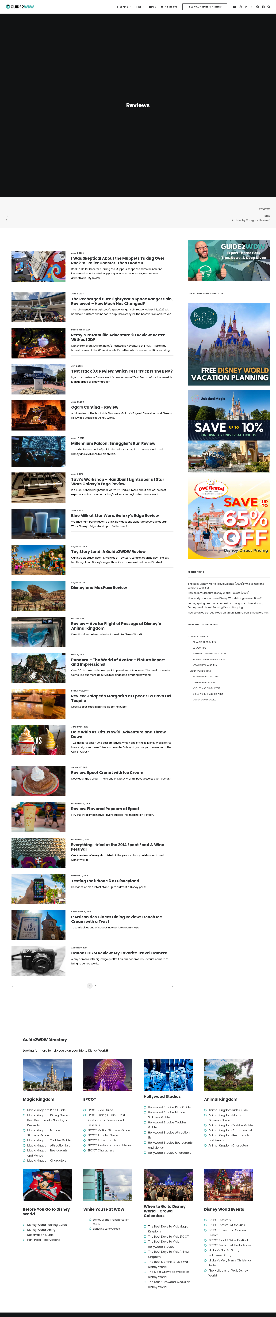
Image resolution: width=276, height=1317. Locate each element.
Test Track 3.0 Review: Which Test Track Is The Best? (122, 371)
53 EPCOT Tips (199, 647)
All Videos (171, 6)
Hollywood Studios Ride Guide (169, 1107)
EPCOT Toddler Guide (103, 1135)
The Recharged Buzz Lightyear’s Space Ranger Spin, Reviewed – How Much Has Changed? (122, 301)
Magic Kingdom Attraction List (48, 1145)
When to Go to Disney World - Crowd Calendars (165, 1211)
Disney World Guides (200, 671)
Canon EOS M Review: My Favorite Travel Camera (119, 953)
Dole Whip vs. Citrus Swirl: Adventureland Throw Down (118, 734)
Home (266, 216)
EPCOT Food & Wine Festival (228, 1240)
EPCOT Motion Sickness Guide (109, 1130)
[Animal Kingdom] (228, 1075)
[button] (235, 6)
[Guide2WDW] (20, 6)
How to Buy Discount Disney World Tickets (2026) (218, 593)
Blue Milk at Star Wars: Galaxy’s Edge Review (115, 515)
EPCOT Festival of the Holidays (229, 1245)
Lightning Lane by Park (204, 682)
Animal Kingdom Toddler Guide (230, 1125)
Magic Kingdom (38, 1099)
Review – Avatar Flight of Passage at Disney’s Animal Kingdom (116, 626)
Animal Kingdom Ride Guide (228, 1110)
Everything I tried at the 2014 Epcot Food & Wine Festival (117, 847)
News (152, 6)
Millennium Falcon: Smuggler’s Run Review (113, 443)
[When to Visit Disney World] (168, 1185)
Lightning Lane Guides (106, 1229)
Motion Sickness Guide (204, 699)
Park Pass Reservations (43, 1240)
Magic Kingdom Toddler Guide (48, 1140)
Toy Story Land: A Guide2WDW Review (108, 551)
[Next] (169, 987)
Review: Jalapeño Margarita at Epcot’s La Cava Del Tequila (121, 698)
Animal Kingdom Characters (228, 1145)
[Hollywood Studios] (168, 1075)
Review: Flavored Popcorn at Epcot (105, 808)
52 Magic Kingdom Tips (204, 642)
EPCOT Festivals (219, 1220)
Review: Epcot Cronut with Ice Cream (107, 772)
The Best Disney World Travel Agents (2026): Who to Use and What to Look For (226, 585)
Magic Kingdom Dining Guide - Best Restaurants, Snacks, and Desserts (48, 1120)
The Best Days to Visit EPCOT (168, 1237)
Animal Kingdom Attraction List (230, 1130)
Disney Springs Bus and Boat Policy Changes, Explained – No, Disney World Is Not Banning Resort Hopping (225, 605)
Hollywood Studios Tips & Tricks (209, 653)
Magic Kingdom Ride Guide (46, 1110)
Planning (122, 6)
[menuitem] (124, 7)
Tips (138, 6)
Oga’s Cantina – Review (94, 407)
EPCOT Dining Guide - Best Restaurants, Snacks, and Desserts (106, 1120)
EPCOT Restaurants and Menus (110, 1145)
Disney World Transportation (208, 694)
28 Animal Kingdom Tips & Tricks (209, 659)
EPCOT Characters (101, 1150)
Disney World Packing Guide (47, 1225)
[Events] (228, 1185)
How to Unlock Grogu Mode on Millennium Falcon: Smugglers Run (228, 612)
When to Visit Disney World (206, 688)
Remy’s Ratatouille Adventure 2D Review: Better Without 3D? (118, 337)
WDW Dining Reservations (206, 676)
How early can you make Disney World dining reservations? (225, 598)
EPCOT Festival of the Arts (226, 1225)
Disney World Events (224, 1209)
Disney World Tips (199, 636)
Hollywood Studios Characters (170, 1153)
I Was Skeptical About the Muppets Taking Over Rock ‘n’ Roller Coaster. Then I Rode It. (117, 261)
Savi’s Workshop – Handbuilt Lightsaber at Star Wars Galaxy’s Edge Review (117, 482)
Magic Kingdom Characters (46, 1160)
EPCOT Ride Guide (100, 1110)
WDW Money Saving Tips (205, 665)
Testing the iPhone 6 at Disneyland (105, 881)
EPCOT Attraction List (102, 1140)
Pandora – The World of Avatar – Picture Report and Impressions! (118, 662)
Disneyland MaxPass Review (99, 587)
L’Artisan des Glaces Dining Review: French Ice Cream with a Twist (116, 919)
